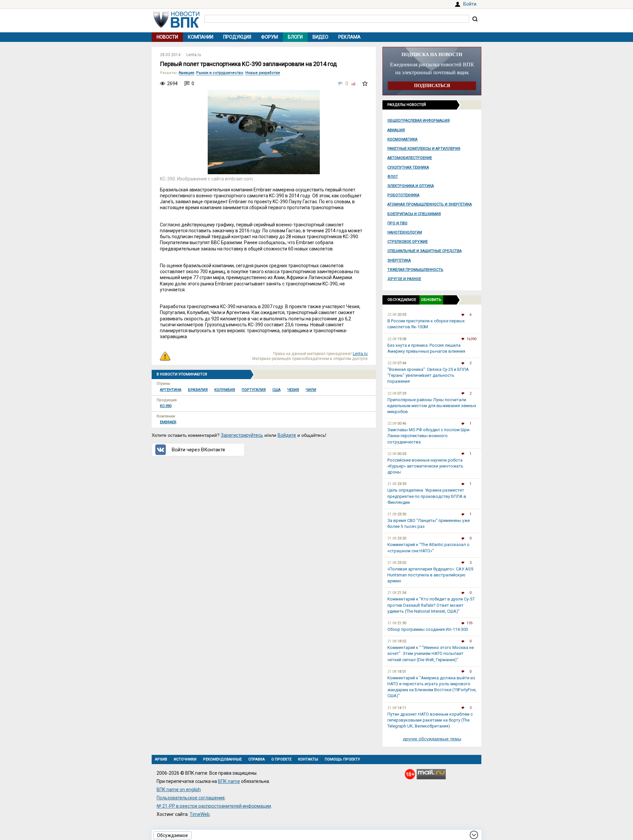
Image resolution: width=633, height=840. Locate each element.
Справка (256, 759)
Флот (392, 177)
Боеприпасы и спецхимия (414, 214)
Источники (185, 759)
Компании (200, 37)
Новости (167, 37)
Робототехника (403, 195)
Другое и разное (404, 279)
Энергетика (399, 260)
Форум (269, 37)
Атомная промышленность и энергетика (429, 204)
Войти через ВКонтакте (198, 450)
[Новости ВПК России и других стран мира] (176, 26)
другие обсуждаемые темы (432, 738)
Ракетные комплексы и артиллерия (423, 148)
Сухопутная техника (408, 167)
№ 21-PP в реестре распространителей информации (214, 806)
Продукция (237, 37)
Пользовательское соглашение (191, 797)
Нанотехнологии (404, 232)
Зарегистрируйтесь (242, 435)
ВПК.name (229, 781)
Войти (469, 4)
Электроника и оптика (410, 186)
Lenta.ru (193, 54)
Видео (320, 37)
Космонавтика (402, 139)
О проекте (281, 759)
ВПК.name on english (179, 789)
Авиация (396, 130)
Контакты (308, 759)
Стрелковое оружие (407, 242)
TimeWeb (200, 814)
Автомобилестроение (409, 158)
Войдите (287, 435)
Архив (161, 759)
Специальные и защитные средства (424, 251)
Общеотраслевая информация (418, 120)
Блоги (295, 37)
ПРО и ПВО (397, 223)
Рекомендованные (222, 759)
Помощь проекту (342, 759)
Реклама (349, 37)
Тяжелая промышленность (415, 270)
